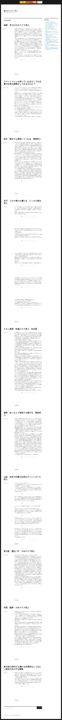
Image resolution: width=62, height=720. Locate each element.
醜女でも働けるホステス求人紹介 (50, 44)
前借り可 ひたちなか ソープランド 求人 (51, 31)
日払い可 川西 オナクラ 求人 (49, 28)
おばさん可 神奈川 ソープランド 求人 (50, 36)
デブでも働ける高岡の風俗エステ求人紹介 (51, 41)
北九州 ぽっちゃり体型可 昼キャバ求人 (51, 47)
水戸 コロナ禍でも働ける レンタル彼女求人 (22, 201)
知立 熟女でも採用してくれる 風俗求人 (22, 138)
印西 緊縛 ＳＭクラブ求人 (16, 607)
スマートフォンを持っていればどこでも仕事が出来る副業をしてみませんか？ (22, 82)
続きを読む (17, 74)
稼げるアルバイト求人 (11, 11)
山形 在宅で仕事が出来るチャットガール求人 (22, 478)
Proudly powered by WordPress (16, 715)
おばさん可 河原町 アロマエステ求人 (51, 40)
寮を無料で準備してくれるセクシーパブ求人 (51, 39)
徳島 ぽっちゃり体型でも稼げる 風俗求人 (22, 413)
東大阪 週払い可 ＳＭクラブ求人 (19, 551)
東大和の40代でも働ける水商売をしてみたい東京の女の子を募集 (22, 667)
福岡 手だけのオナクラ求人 (16, 25)
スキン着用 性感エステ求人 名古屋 (20, 328)
